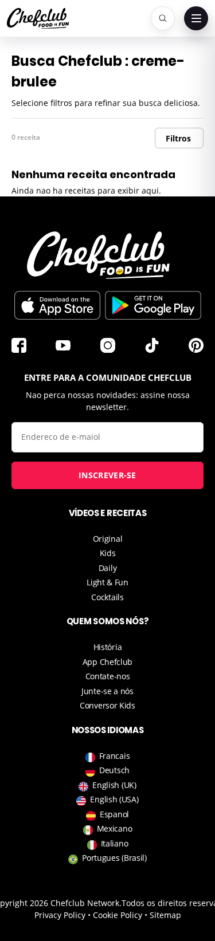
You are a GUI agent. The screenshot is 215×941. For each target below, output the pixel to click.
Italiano (114, 843)
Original (108, 538)
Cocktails (107, 597)
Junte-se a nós (107, 691)
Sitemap (165, 914)
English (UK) (114, 784)
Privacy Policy (59, 914)
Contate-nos (107, 676)
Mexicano (114, 828)
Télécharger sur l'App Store (57, 305)
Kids (108, 553)
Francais (114, 755)
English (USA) (114, 799)
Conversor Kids (107, 705)
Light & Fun (107, 582)
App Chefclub (107, 661)
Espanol (114, 814)
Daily (108, 567)
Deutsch (114, 770)
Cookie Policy (117, 914)
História (107, 646)
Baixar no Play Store (153, 305)
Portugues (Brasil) (114, 857)
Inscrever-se (107, 475)
